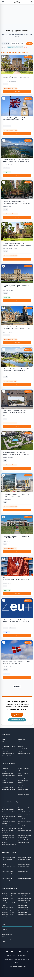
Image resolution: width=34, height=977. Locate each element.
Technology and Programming (8, 778)
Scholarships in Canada (7, 871)
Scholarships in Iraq (22, 876)
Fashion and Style (22, 778)
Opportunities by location (9, 888)
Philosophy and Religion (23, 794)
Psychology (4, 780)
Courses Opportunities (8, 763)
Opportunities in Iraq (22, 912)
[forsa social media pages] (7, 951)
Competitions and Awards (8, 753)
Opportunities (14, 27)
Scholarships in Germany (7, 876)
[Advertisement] (17, 972)
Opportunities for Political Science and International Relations (24, 814)
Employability (5, 768)
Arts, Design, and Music (7, 773)
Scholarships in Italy (22, 869)
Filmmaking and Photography (8, 775)
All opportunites (5, 43)
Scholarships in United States (8, 857)
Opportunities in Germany (8, 912)
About (14, 955)
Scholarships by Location (9, 852)
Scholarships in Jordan (7, 859)
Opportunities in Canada (7, 907)
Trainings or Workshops (7, 756)
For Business (22, 955)
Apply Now (17, 91)
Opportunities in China (7, 917)
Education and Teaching (7, 787)
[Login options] (31, 2)
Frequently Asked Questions (8, 939)
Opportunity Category (16, 43)
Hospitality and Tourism (23, 785)
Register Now (17, 715)
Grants (3, 749)
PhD (3, 741)
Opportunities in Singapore (24, 900)
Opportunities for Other (23, 819)
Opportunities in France (23, 907)
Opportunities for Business (8, 809)
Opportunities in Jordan (7, 896)
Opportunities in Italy (22, 905)
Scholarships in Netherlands (24, 857)
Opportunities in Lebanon (23, 903)
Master (3, 739)
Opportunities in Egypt (7, 910)
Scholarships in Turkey (7, 878)
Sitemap (4, 941)
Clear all (25, 47)
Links (3, 925)
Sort (22, 43)
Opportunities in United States (9, 893)
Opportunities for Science (8, 807)
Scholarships (21, 27)
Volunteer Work (21, 744)
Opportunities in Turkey (7, 914)
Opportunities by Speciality (10, 802)
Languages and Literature (8, 771)
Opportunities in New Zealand (24, 914)
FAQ (27, 959)
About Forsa (4, 929)
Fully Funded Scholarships (8, 744)
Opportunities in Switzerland (24, 896)
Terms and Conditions (7, 934)
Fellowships (20, 746)
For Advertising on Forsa (7, 932)
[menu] (2, 2)
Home (9, 955)
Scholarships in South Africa (24, 873)
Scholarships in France (23, 871)
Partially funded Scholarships (8, 746)
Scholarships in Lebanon (23, 866)
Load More (17, 686)
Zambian (26, 27)
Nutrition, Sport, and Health (8, 789)
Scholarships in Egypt (7, 873)
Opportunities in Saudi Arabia (24, 898)
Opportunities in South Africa (24, 910)
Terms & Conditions (10, 959)
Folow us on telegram (17, 720)
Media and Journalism (7, 792)
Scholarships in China (7, 881)
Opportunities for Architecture (9, 844)
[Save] (3, 57)
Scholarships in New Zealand (24, 878)
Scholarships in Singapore (24, 864)
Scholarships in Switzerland (24, 859)
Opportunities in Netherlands (24, 893)
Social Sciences (21, 792)
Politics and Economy (23, 789)
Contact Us (4, 936)
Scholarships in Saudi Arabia (24, 862)
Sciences (20, 787)
